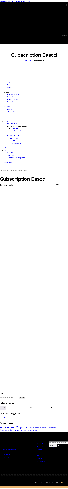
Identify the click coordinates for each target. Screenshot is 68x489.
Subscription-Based (10, 430)
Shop (30, 60)
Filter (3, 408)
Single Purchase (52, 427)
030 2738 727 (7, 455)
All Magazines (20, 427)
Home (25, 60)
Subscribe (53, 445)
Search (22, 398)
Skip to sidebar (16, 1)
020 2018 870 (7, 457)
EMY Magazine (8, 418)
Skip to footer (25, 1)
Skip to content (5, 1)
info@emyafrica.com (9, 449)
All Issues (6, 427)
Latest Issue (32, 427)
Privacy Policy (57, 448)
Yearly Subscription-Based (30, 430)
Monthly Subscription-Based (41, 427)
